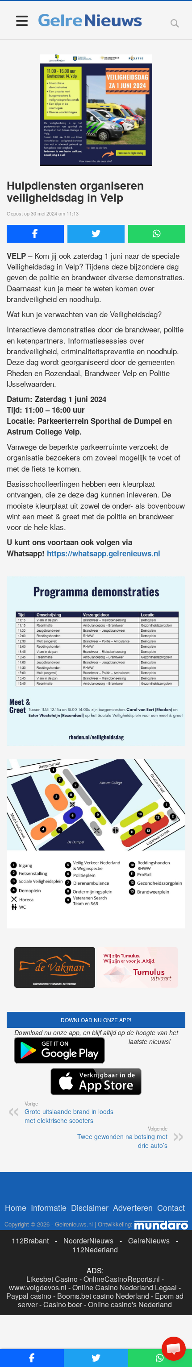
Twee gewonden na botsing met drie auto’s (122, 1137)
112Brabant (30, 1240)
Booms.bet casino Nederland (103, 1296)
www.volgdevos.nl (38, 1287)
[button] (174, 1349)
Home (15, 1207)
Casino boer (62, 1304)
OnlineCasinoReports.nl (121, 1279)
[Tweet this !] (96, 234)
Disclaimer (90, 1207)
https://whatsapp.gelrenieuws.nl (103, 553)
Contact (171, 1207)
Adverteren (133, 1207)
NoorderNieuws (88, 1240)
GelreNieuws (149, 1240)
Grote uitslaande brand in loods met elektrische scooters (69, 1112)
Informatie (49, 1207)
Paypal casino (28, 1296)
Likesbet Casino (52, 1279)
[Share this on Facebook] (35, 234)
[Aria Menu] (22, 20)
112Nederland (95, 1249)
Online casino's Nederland (130, 1304)
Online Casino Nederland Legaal (124, 1287)
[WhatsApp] (156, 234)
